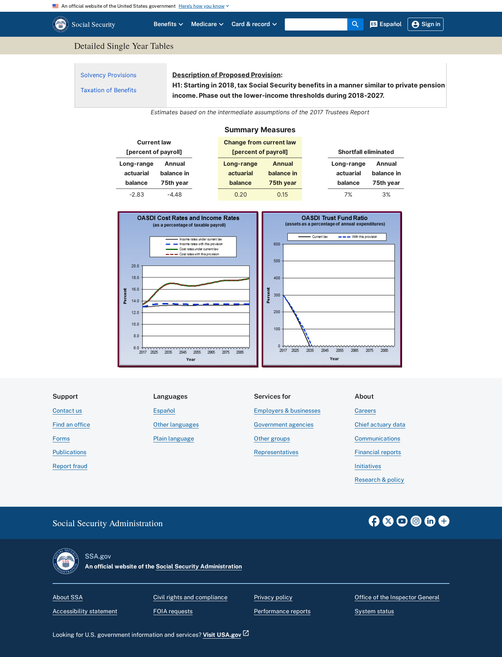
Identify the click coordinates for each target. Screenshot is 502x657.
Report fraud (70, 466)
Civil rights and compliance (190, 597)
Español (164, 410)
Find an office (71, 424)
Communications (377, 438)
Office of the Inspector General (397, 597)
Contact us (67, 410)
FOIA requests (173, 611)
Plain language (173, 438)
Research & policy (379, 479)
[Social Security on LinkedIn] (429, 523)
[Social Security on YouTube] (402, 523)
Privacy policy (273, 597)
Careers (365, 410)
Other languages (176, 424)
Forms (61, 438)
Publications (69, 452)
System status (374, 611)
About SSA (68, 597)
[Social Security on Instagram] (416, 523)
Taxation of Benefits (108, 90)
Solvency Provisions (108, 75)
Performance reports (282, 611)
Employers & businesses (287, 410)
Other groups (272, 438)
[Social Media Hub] (443, 523)
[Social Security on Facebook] (374, 523)
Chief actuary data (380, 424)
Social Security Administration (199, 566)
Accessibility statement (85, 611)
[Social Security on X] (388, 523)
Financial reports (378, 452)
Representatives (276, 452)
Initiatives (368, 466)
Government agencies (283, 424)
